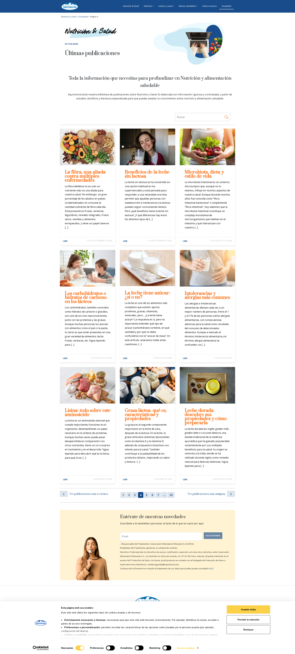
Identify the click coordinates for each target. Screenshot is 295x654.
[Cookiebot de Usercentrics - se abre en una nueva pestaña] (40, 648)
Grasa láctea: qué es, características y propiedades (146, 415)
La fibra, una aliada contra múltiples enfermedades (85, 176)
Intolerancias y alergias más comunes (207, 296)
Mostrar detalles (186, 648)
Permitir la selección (248, 619)
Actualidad (226, 6)
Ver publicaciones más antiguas (206, 494)
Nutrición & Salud (131, 6)
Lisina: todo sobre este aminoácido (87, 413)
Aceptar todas (248, 609)
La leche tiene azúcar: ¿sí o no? (147, 295)
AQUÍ (211, 568)
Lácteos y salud (165, 6)
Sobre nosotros (209, 6)
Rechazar (248, 629)
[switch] (110, 647)
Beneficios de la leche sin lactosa (147, 174)
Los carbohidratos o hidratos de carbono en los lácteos (86, 298)
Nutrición (148, 6)
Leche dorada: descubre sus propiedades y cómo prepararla (206, 417)
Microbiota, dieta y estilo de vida (204, 174)
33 (171, 495)
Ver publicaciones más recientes (89, 494)
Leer (65, 241)
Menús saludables (187, 6)
